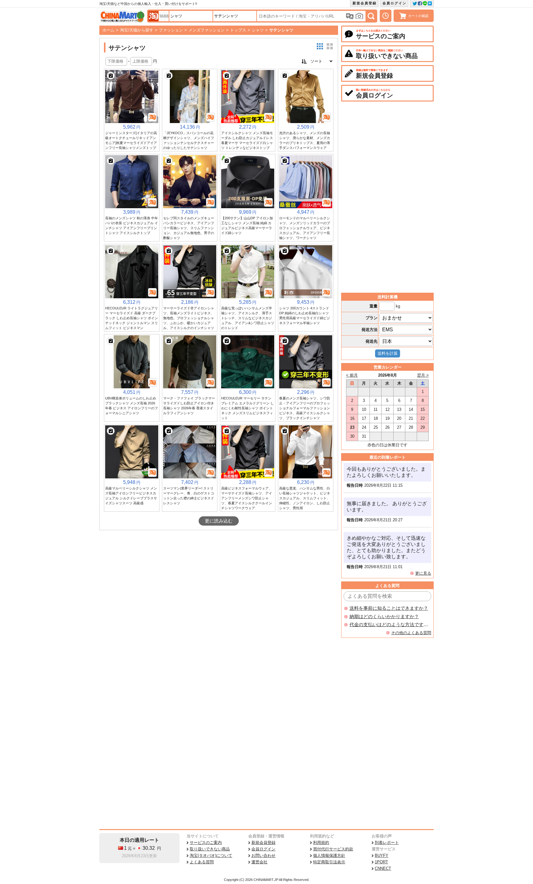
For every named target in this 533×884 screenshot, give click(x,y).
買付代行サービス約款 (333, 849)
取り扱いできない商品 (210, 849)
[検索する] (371, 16)
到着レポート (387, 842)
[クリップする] (110, 75)
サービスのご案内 (206, 842)
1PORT (381, 862)
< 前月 (352, 375)
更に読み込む (219, 520)
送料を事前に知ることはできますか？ (388, 608)
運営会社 (259, 862)
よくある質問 (202, 862)
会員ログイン (394, 3)
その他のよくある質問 (411, 632)
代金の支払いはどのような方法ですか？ (388, 624)
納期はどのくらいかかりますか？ (384, 616)
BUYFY (381, 855)
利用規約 (321, 842)
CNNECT (383, 868)
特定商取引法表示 (329, 862)
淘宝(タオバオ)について (211, 855)
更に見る (423, 573)
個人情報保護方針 (329, 855)
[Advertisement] (218, 576)
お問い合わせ (263, 855)
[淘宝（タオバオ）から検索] (153, 16)
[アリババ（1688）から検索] (164, 16)
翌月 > (423, 375)
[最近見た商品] (385, 16)
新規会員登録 (365, 3)
